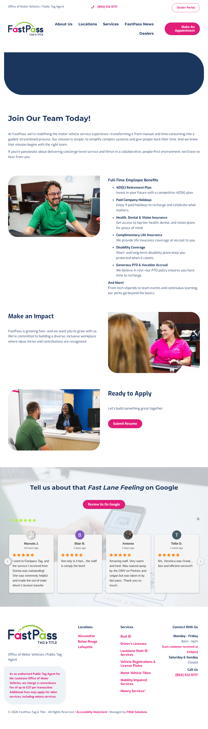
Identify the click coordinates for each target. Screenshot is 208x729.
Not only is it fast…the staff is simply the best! (79, 563)
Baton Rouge (87, 642)
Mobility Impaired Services (133, 682)
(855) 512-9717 (107, 7)
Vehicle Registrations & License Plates (138, 664)
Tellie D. (176, 543)
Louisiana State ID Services (134, 653)
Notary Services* (133, 691)
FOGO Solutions (137, 712)
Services (111, 24)
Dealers (146, 33)
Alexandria (86, 636)
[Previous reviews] (7, 561)
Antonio (128, 543)
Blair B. (80, 543)
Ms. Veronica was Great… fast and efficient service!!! (175, 563)
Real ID (125, 636)
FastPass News (139, 24)
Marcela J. (31, 543)
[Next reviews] (200, 561)
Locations (87, 24)
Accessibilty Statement (91, 712)
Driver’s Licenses (133, 644)
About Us (64, 24)
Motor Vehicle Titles (135, 673)
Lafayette (85, 647)
